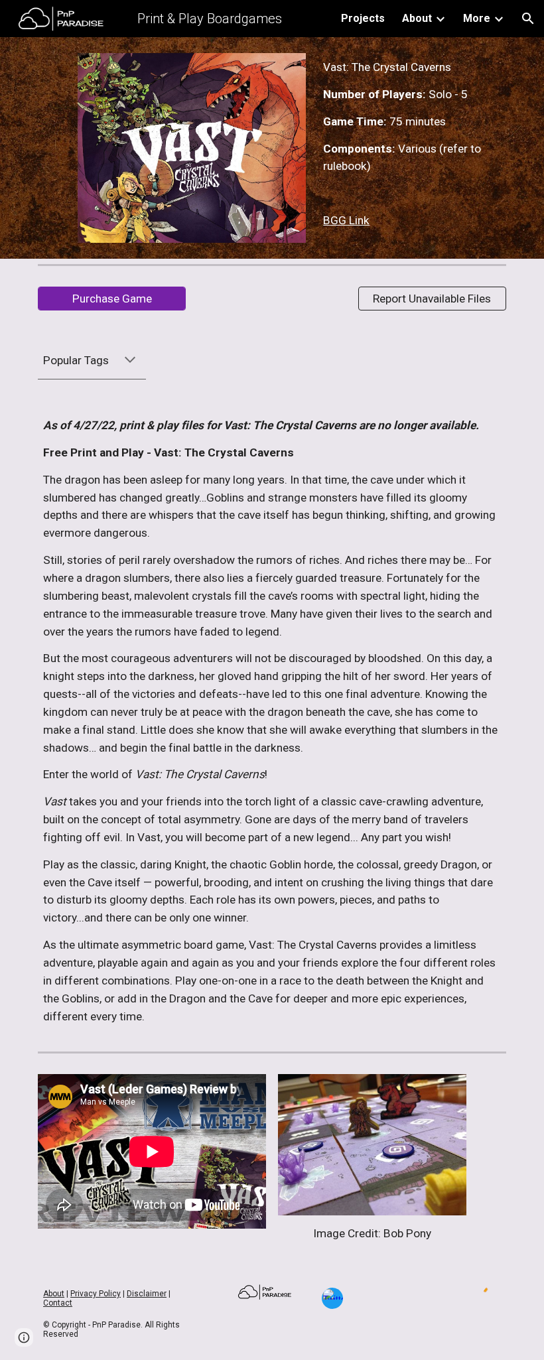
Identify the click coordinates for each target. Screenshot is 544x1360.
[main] (412, 144)
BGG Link (346, 220)
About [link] (417, 18)
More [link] (476, 18)
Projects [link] (363, 18)
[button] (528, 18)
